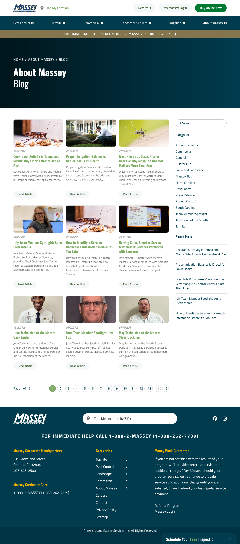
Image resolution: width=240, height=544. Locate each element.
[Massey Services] (25, 8)
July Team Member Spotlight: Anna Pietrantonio (37, 245)
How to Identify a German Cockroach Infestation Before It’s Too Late (89, 247)
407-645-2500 (24, 470)
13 (149, 388)
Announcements (187, 145)
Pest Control (21, 23)
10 (125, 388)
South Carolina (185, 207)
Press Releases (186, 195)
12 (141, 388)
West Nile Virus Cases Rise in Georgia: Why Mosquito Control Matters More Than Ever (141, 161)
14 (157, 388)
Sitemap (102, 517)
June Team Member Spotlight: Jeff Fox (89, 335)
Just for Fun (183, 163)
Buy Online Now (211, 7)
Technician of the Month (192, 220)
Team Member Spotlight (191, 214)
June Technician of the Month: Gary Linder (34, 335)
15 (165, 388)
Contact (101, 502)
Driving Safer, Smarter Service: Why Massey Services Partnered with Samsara (141, 247)
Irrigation (175, 23)
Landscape (104, 473)
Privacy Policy (106, 509)
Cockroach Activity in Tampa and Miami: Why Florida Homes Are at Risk (36, 161)
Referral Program (167, 505)
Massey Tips (184, 176)
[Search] (88, 418)
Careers (101, 495)
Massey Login (165, 511)
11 (133, 388)
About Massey (213, 23)
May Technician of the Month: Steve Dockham (139, 335)
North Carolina (185, 182)
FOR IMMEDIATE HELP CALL (120, 33)
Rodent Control (186, 201)
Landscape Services (134, 23)
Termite (57, 23)
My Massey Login (175, 7)
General (181, 157)
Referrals (144, 7)
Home (18, 59)
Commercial (91, 23)
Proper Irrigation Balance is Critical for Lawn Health (86, 158)
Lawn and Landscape (190, 170)
